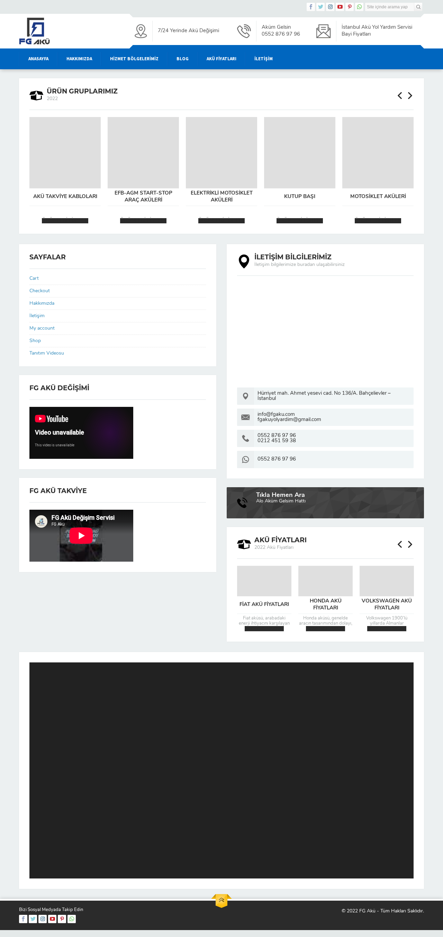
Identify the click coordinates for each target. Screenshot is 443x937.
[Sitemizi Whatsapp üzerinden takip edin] (359, 7)
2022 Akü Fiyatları (264, 628)
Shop (35, 340)
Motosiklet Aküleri (378, 196)
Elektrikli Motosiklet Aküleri (222, 197)
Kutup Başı (299, 196)
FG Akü (367, 911)
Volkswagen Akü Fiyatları (387, 605)
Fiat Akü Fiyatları (264, 604)
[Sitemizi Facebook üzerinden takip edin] (311, 7)
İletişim (37, 316)
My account (42, 328)
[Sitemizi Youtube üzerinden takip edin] (340, 7)
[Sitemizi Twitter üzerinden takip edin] (320, 7)
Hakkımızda (41, 303)
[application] (221, 770)
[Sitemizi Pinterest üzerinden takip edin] (349, 7)
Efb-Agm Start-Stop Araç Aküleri (143, 197)
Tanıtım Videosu (46, 353)
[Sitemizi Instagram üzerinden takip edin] (330, 7)
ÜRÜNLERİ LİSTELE (65, 220)
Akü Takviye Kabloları (65, 196)
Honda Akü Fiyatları (326, 605)
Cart (34, 278)
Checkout (39, 291)
